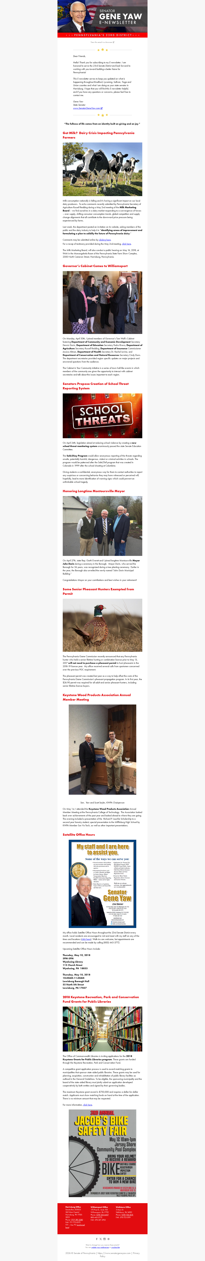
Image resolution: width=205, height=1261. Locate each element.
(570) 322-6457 (102, 1215)
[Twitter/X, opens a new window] (101, 1240)
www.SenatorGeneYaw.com (86, 108)
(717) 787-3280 (77, 1219)
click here (126, 243)
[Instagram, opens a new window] (105, 1240)
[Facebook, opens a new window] (97, 1240)
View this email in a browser (101, 42)
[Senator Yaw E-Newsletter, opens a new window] (102, 19)
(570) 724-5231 (127, 1215)
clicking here (105, 239)
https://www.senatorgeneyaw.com (114, 1253)
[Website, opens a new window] (108, 1240)
